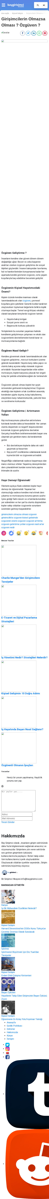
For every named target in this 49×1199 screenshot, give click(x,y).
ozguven (22, 521)
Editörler (11, 1029)
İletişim (10, 1039)
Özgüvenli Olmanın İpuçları (17, 765)
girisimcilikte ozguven (11, 517)
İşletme (5, 948)
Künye (10, 1035)
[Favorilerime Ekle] (3, 533)
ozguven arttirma (34, 521)
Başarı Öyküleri (8, 992)
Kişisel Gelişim (8, 925)
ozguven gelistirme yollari (13, 524)
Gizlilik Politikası (14, 1025)
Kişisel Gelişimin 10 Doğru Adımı (20, 693)
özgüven (27, 300)
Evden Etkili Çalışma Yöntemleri (16, 975)
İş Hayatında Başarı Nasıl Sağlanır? (22, 729)
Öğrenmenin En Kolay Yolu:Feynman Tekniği (21, 1019)
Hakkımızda (12, 1032)
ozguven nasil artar (35, 524)
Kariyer (4, 905)
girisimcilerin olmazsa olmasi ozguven (19, 514)
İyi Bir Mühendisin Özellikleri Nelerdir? (19, 908)
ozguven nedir (8, 527)
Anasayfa (11, 1022)
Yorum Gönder (8, 822)
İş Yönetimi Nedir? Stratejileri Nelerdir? (24, 657)
